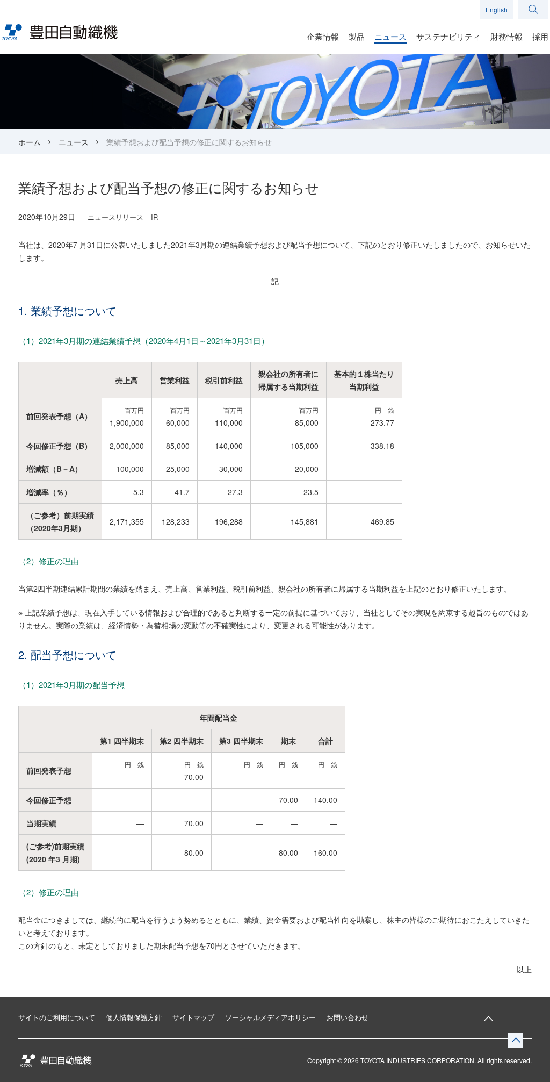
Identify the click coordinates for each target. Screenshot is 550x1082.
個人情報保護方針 (134, 1017)
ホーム (29, 142)
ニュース (74, 142)
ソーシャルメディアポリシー (270, 1017)
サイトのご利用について (56, 1017)
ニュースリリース (115, 217)
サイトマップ (193, 1017)
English (497, 9)
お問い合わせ (347, 1017)
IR (154, 217)
